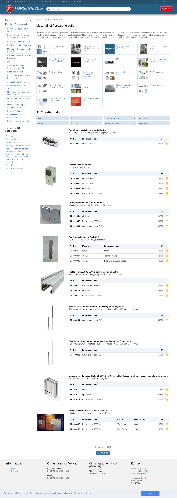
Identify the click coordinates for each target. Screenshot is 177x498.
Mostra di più (103, 453)
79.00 (161, 296)
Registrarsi (166, 9)
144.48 (160, 193)
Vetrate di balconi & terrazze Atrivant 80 (15, 66)
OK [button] (150, 493)
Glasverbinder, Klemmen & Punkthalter (18, 76)
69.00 (161, 285)
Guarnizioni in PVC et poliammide (16, 116)
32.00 (161, 429)
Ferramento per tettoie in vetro (18, 99)
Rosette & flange (14, 111)
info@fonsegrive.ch (139, 474)
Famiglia (74, 123)
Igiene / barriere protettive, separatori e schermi (19, 36)
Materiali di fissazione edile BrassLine (19, 56)
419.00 (160, 400)
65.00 (161, 183)
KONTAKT (15, 471)
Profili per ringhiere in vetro (19, 45)
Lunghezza (143, 123)
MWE (9, 62)
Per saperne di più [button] (82, 493)
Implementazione (112, 118)
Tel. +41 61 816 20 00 (139, 468)
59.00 (161, 178)
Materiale (75, 118)
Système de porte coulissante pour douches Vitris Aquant (18, 155)
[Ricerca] (48, 9)
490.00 (160, 221)
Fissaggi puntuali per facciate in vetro (16, 106)
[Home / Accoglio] (22, 8)
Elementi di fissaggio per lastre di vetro (18, 93)
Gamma (41, 123)
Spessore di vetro (112, 123)
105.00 (160, 261)
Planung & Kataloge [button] (43, 2)
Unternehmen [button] (21, 2)
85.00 (161, 291)
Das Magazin (64, 2)
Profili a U (9, 136)
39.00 (161, 144)
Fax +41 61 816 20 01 (139, 471)
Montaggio (143, 118)
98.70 (161, 251)
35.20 (161, 424)
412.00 (160, 390)
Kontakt (78, 2)
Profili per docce (12, 139)
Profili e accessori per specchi (17, 87)
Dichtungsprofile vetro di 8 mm (18, 146)
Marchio (41, 118)
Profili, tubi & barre (15, 72)
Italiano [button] (166, 2)
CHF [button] (155, 2)
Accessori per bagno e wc (19, 82)
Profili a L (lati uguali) (14, 168)
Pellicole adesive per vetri (18, 121)
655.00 (160, 320)
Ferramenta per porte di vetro (17, 30)
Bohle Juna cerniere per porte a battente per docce (18, 150)
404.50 (160, 395)
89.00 (161, 256)
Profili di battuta (12, 165)
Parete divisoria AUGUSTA (18, 41)
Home (8, 2)
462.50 (160, 216)
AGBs (13, 468)
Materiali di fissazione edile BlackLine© (19, 50)
